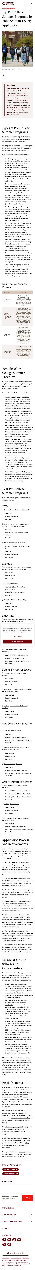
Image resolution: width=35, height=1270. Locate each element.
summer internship (27, 427)
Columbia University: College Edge (15, 600)
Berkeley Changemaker (11, 804)
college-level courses (15, 163)
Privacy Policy (26, 1258)
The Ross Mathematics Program (14, 543)
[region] (17, 635)
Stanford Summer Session (13, 730)
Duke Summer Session (11, 583)
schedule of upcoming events (14, 1127)
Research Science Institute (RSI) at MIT (16, 510)
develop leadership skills (22, 209)
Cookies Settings (17, 637)
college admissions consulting (20, 1118)
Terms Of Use (5, 1258)
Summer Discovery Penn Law (13, 764)
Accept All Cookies (17, 641)
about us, (22, 1152)
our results (5, 1154)
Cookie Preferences (16, 1258)
